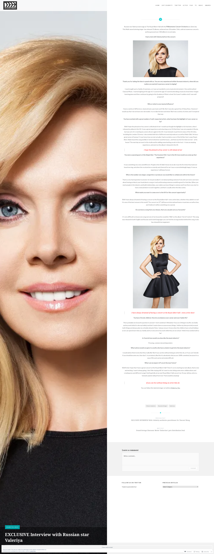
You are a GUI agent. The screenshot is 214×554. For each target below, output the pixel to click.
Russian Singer (162, 406)
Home (158, 5)
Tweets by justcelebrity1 (129, 487)
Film (191, 5)
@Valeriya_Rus (175, 388)
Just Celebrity (167, 5)
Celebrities (10, 527)
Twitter (178, 5)
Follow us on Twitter (131, 482)
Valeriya (172, 406)
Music (201, 5)
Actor (185, 5)
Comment (193, 468)
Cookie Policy (33, 551)
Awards (208, 5)
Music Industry (150, 406)
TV (196, 5)
